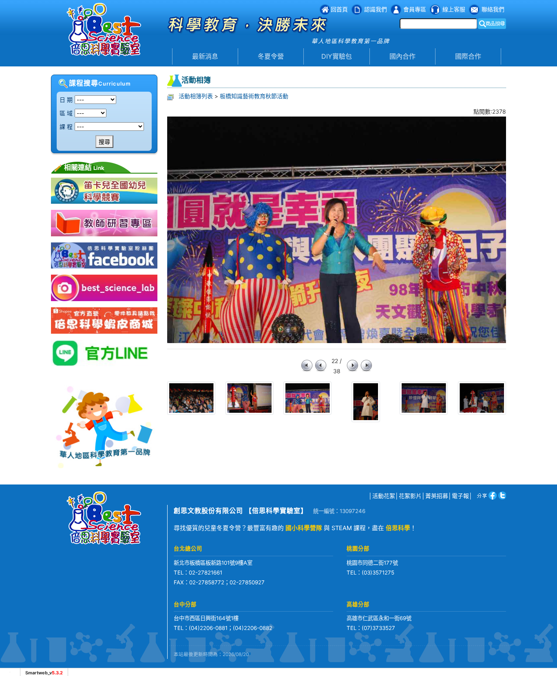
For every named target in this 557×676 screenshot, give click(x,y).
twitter (501, 495)
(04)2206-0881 (208, 628)
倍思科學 (398, 528)
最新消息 (205, 56)
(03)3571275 (378, 572)
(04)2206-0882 (252, 628)
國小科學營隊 (303, 528)
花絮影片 (410, 495)
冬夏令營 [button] (271, 56)
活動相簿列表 (196, 95)
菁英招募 (436, 495)
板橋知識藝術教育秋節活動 (254, 95)
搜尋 (104, 141)
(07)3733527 (378, 628)
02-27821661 (205, 572)
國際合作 (468, 56)
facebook (491, 495)
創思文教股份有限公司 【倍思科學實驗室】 (240, 510)
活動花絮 (383, 495)
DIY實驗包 (336, 56)
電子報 (460, 495)
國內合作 (402, 56)
